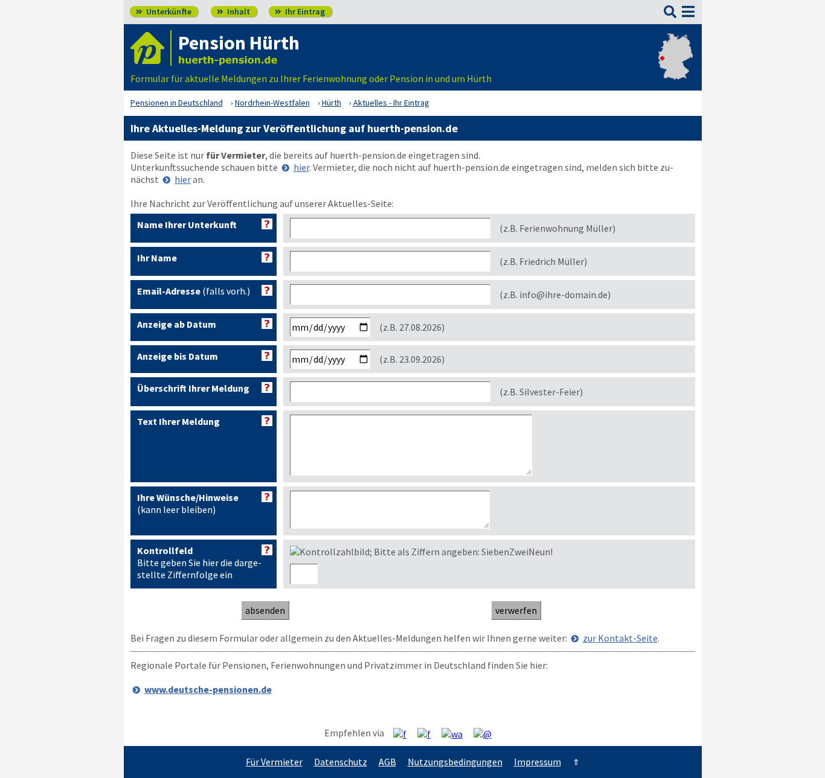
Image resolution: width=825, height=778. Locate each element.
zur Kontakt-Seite (620, 638)
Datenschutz (340, 762)
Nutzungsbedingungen (455, 762)
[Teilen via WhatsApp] (456, 733)
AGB (387, 762)
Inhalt (233, 11)
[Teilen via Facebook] (404, 733)
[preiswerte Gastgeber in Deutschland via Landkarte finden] (675, 66)
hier (301, 167)
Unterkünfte (163, 11)
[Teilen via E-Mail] (487, 733)
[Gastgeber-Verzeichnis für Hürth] (151, 48)
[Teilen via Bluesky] (428, 733)
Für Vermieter (274, 762)
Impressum (537, 762)
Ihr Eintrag (300, 11)
